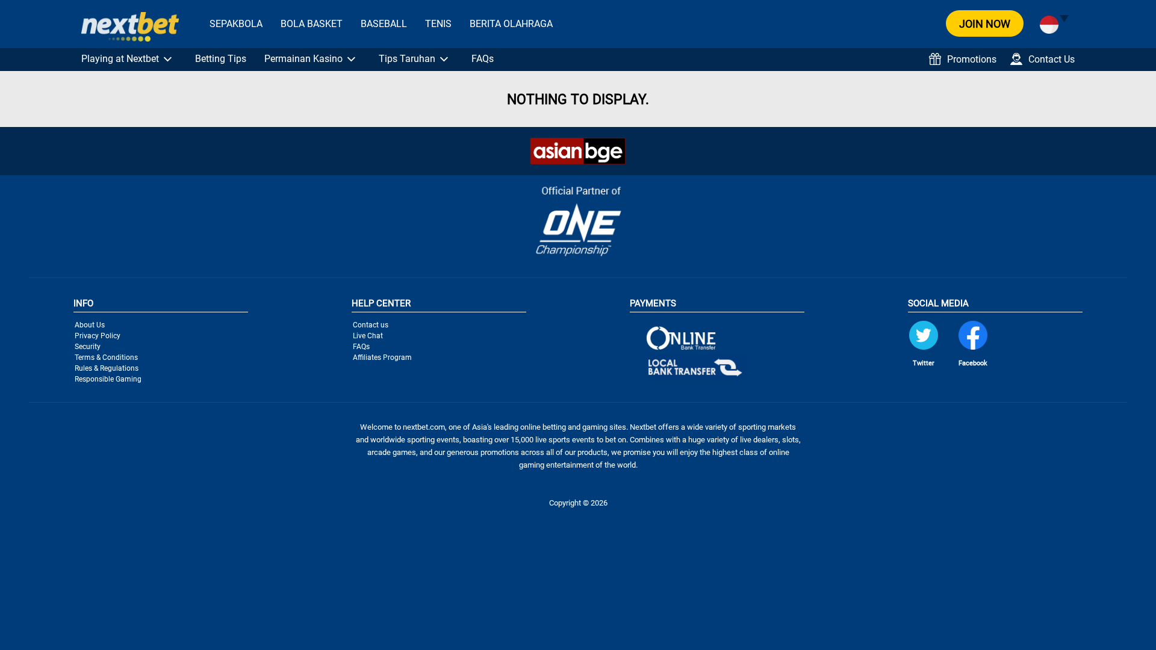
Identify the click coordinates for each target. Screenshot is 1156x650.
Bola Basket (312, 23)
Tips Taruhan (407, 58)
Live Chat (368, 336)
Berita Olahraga (511, 23)
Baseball (384, 23)
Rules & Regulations (106, 368)
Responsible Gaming (108, 379)
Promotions (971, 59)
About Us (90, 325)
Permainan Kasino (303, 58)
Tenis (438, 23)
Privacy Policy (97, 336)
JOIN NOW (984, 23)
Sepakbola (236, 23)
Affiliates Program (382, 357)
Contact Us (1051, 59)
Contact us (370, 325)
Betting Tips (220, 58)
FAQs (482, 58)
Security (88, 346)
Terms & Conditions (106, 357)
